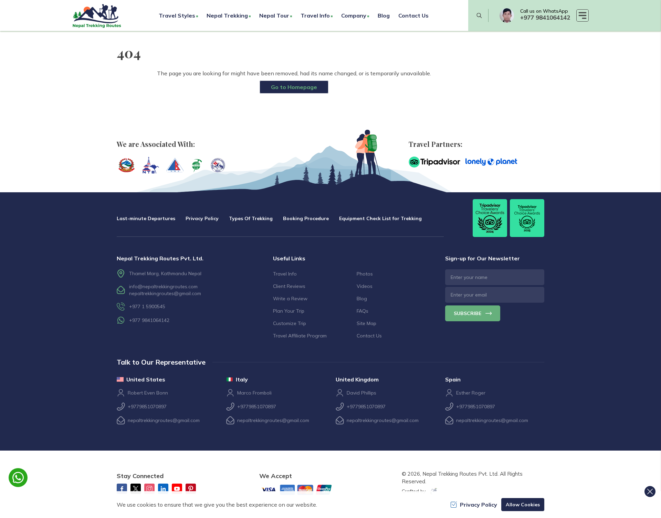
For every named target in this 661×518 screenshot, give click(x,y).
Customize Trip (289, 323)
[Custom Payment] (302, 490)
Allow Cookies (523, 504)
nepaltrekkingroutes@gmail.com (165, 293)
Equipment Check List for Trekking (380, 218)
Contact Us (413, 15)
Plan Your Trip (288, 311)
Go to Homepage (294, 87)
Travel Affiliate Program (300, 336)
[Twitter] (135, 489)
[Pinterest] (191, 489)
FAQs (362, 311)
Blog (384, 15)
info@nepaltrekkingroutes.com (163, 286)
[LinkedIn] (163, 489)
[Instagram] (149, 489)
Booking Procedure (306, 218)
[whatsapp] (507, 15)
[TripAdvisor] (434, 162)
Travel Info (285, 274)
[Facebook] (122, 489)
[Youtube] (177, 489)
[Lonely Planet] (491, 162)
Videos (365, 286)
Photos (365, 274)
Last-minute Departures (146, 218)
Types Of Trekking (251, 218)
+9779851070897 (147, 406)
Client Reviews (289, 286)
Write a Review (290, 298)
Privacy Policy (202, 218)
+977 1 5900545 (147, 306)
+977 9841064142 (545, 17)
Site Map (366, 323)
